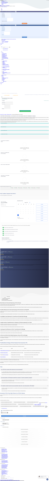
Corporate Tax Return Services (5, 464)
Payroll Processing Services (4, 466)
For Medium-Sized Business (5, 454)
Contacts (3, 80)
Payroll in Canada (3, 450)
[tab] (24, 369)
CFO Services (3, 54)
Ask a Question (3, 40)
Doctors (3, 62)
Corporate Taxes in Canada (4, 451)
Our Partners (3, 79)
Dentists (3, 61)
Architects (4, 67)
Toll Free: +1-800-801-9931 (5, 41)
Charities (3, 73)
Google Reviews (11, 267)
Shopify (3, 476)
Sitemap (1, 480)
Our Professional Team (4, 471)
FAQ (2, 480)
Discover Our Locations (4, 473)
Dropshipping (8, 476)
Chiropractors (4, 63)
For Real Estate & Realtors (4, 461)
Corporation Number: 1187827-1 (16, 480)
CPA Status (11, 480)
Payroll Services (4, 56)
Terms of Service (5, 480)
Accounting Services (4, 53)
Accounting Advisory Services (5, 456)
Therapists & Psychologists (5, 64)
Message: (3, 108)
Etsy (6, 476)
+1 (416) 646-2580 (6, 95)
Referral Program (3, 472)
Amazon (1, 476)
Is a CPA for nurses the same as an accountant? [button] (12, 369)
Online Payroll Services (4, 467)
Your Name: (25, 100)
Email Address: (3, 102)
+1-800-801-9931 (15, 95)
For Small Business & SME (4, 460)
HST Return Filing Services (4, 465)
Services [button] (2, 52)
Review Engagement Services (5, 457)
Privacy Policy (8, 480)
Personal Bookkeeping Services (5, 462)
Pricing (2, 75)
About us (3, 77)
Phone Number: (3, 30)
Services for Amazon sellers (5, 57)
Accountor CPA (2, 114)
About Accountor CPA (4, 470)
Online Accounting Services (5, 455)
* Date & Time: (3, 14)
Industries (5, 114)
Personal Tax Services (4, 55)
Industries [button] (3, 59)
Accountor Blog (4, 78)
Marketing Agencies (5, 72)
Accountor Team (46, 407)
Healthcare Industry (9, 114)
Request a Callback (4, 39)
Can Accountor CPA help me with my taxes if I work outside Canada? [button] (16, 377)
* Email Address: (3, 15)
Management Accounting (4, 458)
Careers (2, 474)
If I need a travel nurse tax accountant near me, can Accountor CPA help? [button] (17, 385)
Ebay (5, 476)
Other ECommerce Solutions (5, 58)
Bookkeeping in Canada (4, 449)
